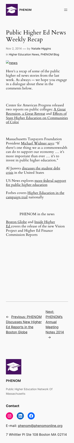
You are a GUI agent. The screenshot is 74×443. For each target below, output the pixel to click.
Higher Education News (24, 54)
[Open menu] (65, 9)
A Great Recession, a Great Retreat (36, 111)
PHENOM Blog (50, 54)
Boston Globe (16, 222)
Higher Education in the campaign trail (35, 195)
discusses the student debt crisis (33, 170)
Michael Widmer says (37, 143)
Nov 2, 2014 (14, 48)
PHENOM (25, 9)
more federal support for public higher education (36, 182)
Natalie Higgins (41, 48)
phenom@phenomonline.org (40, 426)
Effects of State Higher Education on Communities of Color (37, 118)
